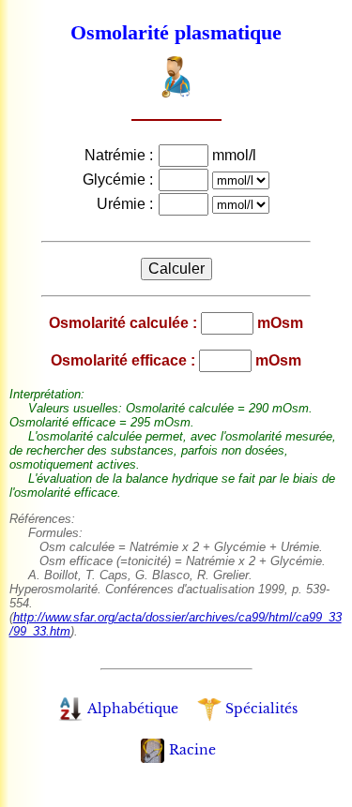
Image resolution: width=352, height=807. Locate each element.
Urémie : (127, 204)
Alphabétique (132, 708)
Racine (192, 749)
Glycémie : (120, 179)
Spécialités (261, 708)
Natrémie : (120, 155)
